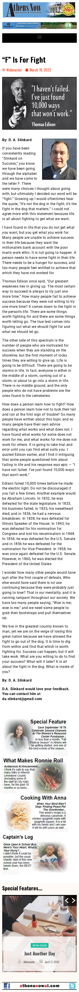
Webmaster (44, 962)
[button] (39, 37)
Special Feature (55, 938)
